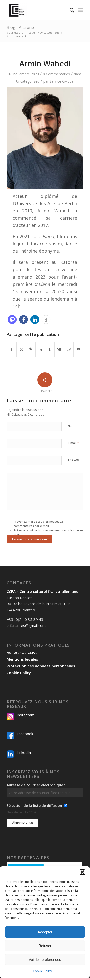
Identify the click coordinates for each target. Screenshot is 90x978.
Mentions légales (22, 659)
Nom (72, 426)
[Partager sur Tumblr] (49, 349)
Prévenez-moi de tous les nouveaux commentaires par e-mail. (38, 524)
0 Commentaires (56, 74)
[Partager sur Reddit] (69, 349)
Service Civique (62, 81)
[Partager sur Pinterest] (31, 349)
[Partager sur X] (21, 349)
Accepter (45, 932)
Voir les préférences (45, 959)
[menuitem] (69, 10)
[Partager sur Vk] (59, 349)
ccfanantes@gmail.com (26, 625)
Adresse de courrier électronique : (36, 785)
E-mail (73, 442)
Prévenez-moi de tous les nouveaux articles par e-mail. (48, 532)
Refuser (45, 946)
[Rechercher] (69, 10)
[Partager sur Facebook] (11, 349)
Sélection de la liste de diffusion (34, 805)
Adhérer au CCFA (22, 652)
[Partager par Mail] (78, 349)
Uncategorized (28, 81)
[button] (82, 872)
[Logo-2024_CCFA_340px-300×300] (37, 10)
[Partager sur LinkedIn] (40, 349)
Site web (74, 459)
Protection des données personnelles (41, 665)
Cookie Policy (42, 971)
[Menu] (80, 10)
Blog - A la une (20, 27)
